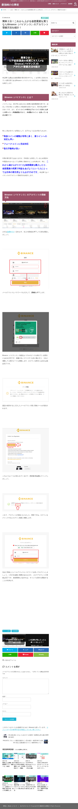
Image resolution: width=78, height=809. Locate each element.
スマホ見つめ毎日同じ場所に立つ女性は (66, 85)
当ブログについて (25, 806)
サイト (4, 711)
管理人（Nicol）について (10, 806)
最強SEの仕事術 (10, 4)
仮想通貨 (70, 3)
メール (4, 704)
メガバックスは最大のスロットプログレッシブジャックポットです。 (62, 75)
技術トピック (56, 3)
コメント (5, 677)
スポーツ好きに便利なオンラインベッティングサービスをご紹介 (62, 64)
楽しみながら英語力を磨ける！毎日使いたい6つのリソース (63, 96)
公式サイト (11, 232)
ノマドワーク (63, 3)
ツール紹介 (7, 631)
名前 (4, 696)
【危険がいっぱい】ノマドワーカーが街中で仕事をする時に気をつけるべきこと (62, 52)
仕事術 (49, 3)
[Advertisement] (37, 41)
